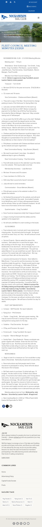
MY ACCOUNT (33, 2)
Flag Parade (7, 499)
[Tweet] (7, 406)
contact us (17, 437)
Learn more (5, 457)
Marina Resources (18, 502)
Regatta (28, 505)
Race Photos (17, 505)
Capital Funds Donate (9, 481)
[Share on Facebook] (3, 406)
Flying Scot (19, 499)
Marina (6, 502)
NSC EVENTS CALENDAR (32, 9)
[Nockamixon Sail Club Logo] (14, 17)
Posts (3, 485)
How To (29, 499)
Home (4, 472)
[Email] (10, 406)
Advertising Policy (8, 476)
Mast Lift (6, 505)
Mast (30, 502)
